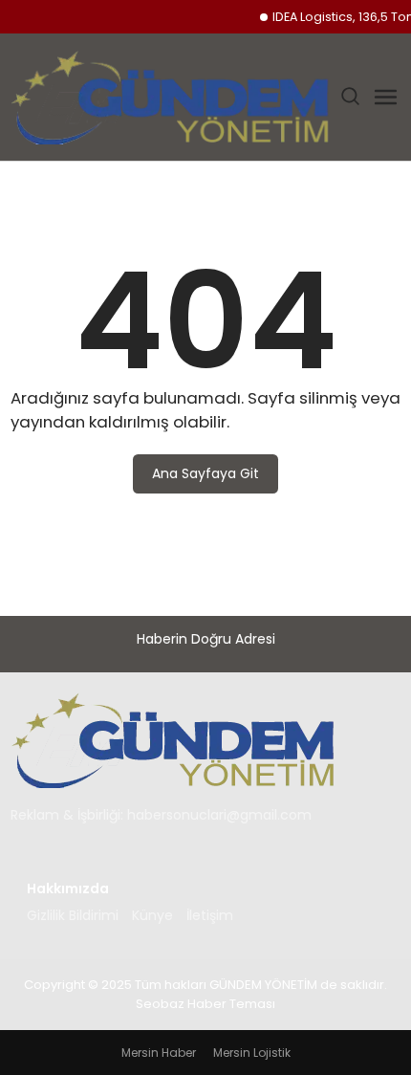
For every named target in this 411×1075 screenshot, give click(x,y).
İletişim (209, 915)
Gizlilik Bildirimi (73, 915)
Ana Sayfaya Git (205, 473)
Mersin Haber (158, 1052)
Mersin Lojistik (252, 1052)
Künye (152, 915)
